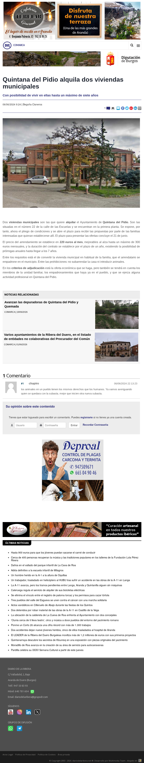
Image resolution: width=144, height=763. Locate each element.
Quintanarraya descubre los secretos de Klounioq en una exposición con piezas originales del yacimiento (69, 640)
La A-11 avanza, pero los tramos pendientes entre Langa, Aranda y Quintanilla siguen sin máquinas (66, 585)
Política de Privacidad (25, 754)
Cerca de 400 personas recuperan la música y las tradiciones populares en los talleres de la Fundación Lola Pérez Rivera (74, 559)
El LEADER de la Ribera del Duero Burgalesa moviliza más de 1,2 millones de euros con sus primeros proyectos (73, 635)
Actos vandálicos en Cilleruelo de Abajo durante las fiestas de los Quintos (52, 605)
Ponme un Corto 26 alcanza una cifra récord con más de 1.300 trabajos (51, 625)
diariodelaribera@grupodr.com (31, 697)
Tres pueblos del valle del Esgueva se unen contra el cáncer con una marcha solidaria (59, 600)
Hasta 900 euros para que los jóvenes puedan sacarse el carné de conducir (53, 552)
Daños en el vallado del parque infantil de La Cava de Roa (43, 565)
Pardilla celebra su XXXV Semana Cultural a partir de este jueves (47, 650)
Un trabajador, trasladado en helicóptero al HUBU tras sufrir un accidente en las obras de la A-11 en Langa (70, 580)
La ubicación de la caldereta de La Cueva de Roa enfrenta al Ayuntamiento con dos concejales (64, 615)
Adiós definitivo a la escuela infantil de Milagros (37, 570)
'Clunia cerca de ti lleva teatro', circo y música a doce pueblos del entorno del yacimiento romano (65, 620)
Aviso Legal (8, 754)
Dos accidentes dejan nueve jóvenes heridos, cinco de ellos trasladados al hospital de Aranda (63, 630)
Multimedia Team (117, 760)
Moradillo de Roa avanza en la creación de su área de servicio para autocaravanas (57, 645)
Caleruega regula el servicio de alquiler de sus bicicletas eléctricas (48, 590)
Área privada (64, 754)
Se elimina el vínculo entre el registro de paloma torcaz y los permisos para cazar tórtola (60, 595)
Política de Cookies (46, 754)
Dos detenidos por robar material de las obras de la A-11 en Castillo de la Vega (55, 610)
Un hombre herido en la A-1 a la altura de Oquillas (39, 575)
